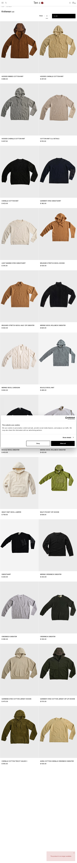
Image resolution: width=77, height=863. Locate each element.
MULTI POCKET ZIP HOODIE (49, 512)
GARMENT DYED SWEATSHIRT (50, 201)
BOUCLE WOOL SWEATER (10, 450)
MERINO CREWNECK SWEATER (50, 574)
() (12, 12)
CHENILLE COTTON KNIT (10, 201)
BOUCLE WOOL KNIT (47, 387)
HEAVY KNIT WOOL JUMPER (11, 512)
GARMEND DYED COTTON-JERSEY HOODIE (16, 699)
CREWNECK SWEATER (9, 636)
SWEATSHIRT (6, 574)
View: (41, 16)
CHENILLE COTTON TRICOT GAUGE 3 (14, 761)
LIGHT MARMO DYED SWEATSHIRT (14, 263)
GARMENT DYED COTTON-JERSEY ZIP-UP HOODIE (57, 699)
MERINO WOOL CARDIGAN (11, 387)
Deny (38, 443)
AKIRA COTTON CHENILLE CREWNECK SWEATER (57, 761)
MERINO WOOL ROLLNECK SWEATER (53, 325)
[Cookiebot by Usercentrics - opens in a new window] (66, 418)
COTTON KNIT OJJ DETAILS (49, 139)
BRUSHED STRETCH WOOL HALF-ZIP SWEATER (18, 325)
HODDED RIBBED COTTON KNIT (12, 76)
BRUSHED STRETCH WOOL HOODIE (52, 263)
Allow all (63, 443)
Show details (67, 437)
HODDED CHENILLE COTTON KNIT (51, 76)
